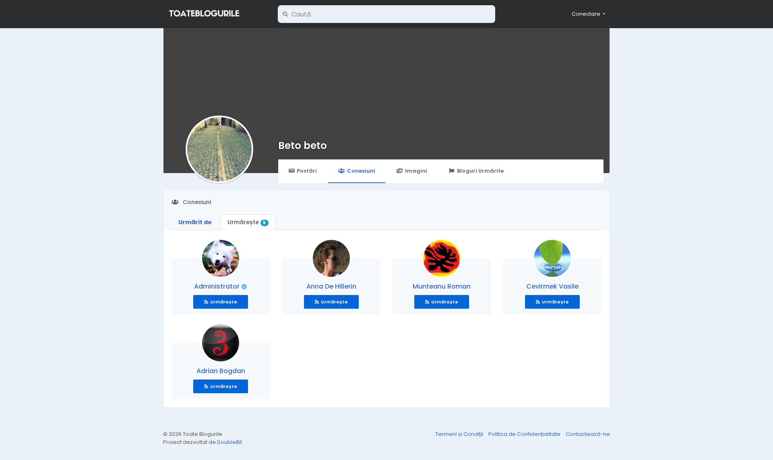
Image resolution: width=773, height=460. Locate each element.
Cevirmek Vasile (552, 286)
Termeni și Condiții (459, 434)
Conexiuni (361, 171)
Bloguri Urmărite (480, 171)
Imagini (416, 171)
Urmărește (246, 222)
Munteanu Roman (442, 286)
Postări (307, 171)
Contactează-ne (588, 434)
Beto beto (302, 145)
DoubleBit (229, 442)
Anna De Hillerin (331, 286)
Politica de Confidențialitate (525, 434)
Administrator (217, 286)
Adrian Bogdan (220, 370)
